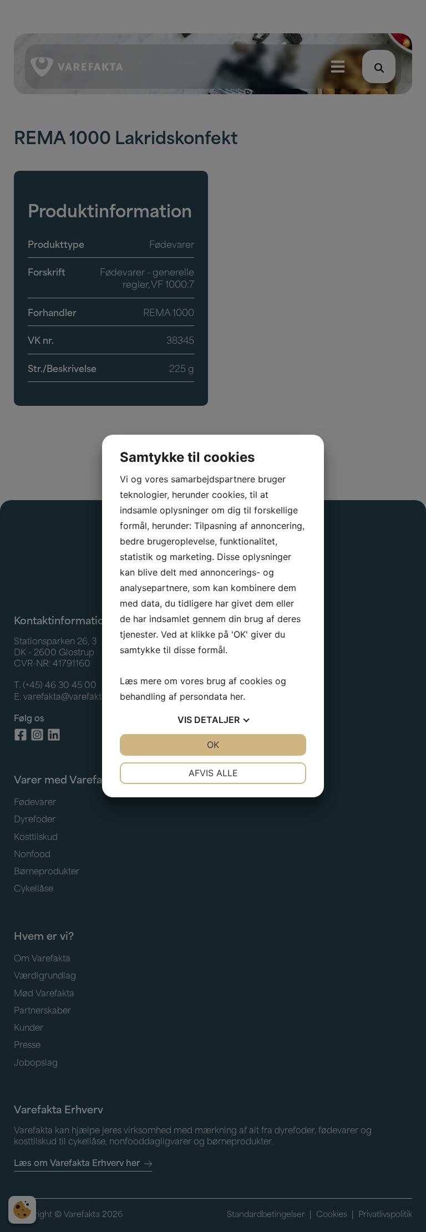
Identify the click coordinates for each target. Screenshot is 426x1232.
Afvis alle (213, 772)
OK (213, 744)
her (236, 696)
